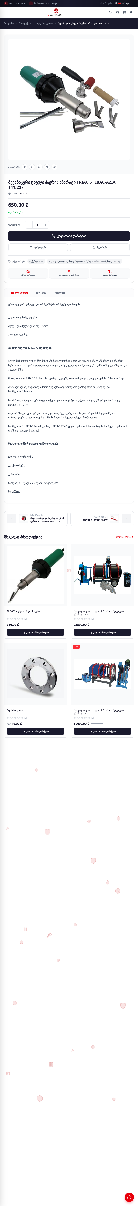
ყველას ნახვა (123, 536)
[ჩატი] (129, 1197)
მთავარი (9, 23)
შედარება (102, 247)
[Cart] (124, 12)
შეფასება (41, 292)
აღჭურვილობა (45, 23)
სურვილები (40, 247)
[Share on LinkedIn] (40, 167)
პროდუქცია (25, 23)
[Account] (131, 12)
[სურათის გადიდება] (69, 99)
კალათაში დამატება (71, 236)
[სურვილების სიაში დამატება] (62, 549)
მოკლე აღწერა (19, 292)
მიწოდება (59, 292)
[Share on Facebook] (25, 167)
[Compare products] (117, 12)
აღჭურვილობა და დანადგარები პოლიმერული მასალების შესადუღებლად (84, 261)
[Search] (104, 12)
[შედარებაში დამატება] (62, 556)
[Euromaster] (56, 12)
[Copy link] (54, 167)
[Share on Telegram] (47, 167)
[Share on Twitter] (32, 167)
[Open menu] (7, 12)
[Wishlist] (111, 12)
